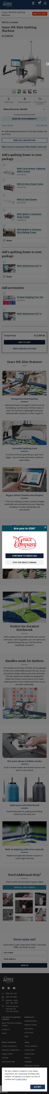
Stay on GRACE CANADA (24, 562)
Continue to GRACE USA (24, 556)
